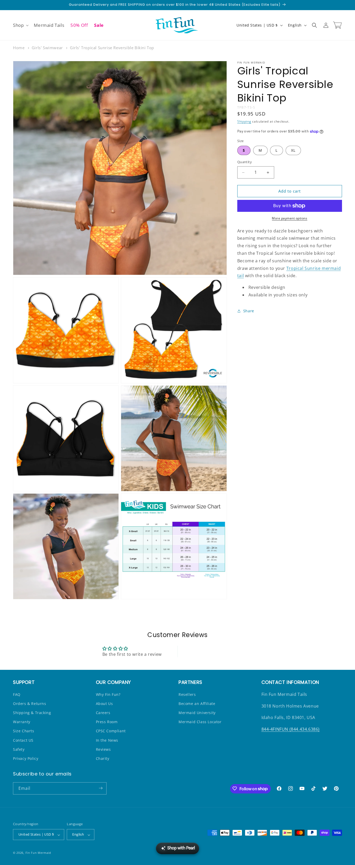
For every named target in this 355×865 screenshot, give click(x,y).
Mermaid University (197, 712)
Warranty (21, 721)
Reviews (103, 749)
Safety (19, 749)
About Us (104, 703)
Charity (102, 758)
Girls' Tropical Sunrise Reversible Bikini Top (112, 47)
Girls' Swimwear (47, 47)
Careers (103, 712)
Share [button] (248, 311)
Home (18, 47)
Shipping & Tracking (32, 712)
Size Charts (23, 730)
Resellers (187, 694)
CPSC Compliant (111, 730)
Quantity (244, 162)
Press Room (107, 721)
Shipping (244, 121)
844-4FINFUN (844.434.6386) (290, 729)
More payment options (289, 218)
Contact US (23, 739)
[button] (20, 25)
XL (293, 150)
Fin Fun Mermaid (38, 853)
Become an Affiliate (197, 703)
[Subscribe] (100, 788)
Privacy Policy (25, 758)
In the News (107, 739)
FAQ (17, 694)
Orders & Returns (29, 703)
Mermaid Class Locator (200, 721)
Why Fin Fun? (108, 694)
